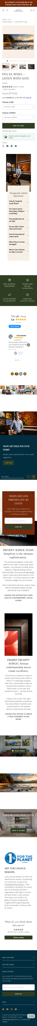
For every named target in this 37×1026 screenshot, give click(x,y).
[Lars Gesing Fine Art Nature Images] (18, 10)
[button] (7, 87)
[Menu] (3, 10)
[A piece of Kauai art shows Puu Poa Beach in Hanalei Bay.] (18, 41)
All (9, 19)
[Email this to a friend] (16, 146)
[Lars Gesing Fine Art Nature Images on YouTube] (17, 1009)
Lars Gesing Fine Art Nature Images (19, 1015)
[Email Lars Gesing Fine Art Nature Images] (4, 1009)
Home (4, 19)
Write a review (14, 326)
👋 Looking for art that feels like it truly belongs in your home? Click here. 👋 (18, 3)
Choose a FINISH (8, 113)
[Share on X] (3, 146)
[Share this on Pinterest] (11, 146)
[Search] (7, 10)
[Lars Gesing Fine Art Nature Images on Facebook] (8, 1009)
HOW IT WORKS (18, 830)
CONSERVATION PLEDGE (14, 884)
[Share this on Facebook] (7, 146)
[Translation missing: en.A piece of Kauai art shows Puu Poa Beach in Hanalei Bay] (5, 66)
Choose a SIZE (7, 102)
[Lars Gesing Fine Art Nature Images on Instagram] (13, 1009)
